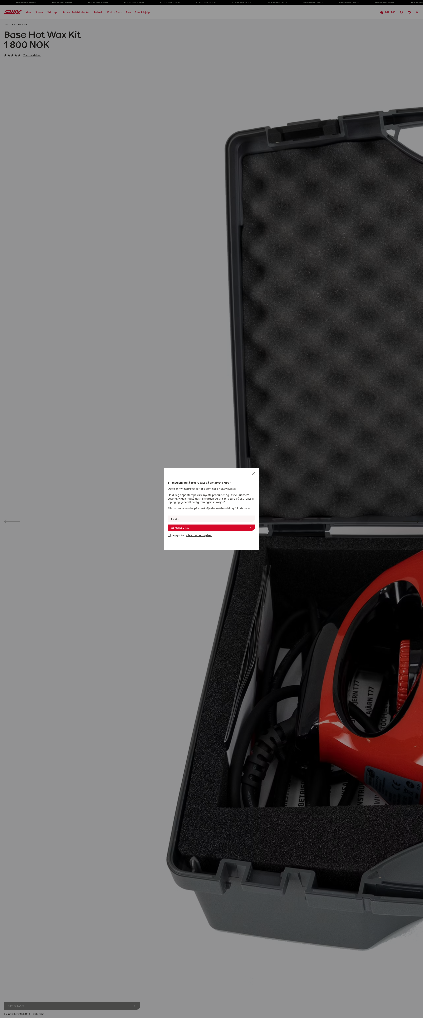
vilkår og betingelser (199, 535)
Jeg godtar (192, 535)
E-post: (175, 518)
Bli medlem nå (180, 527)
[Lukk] (253, 473)
